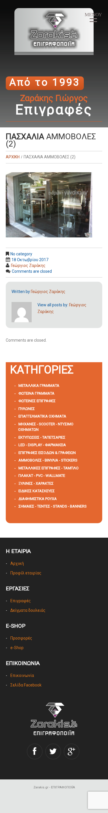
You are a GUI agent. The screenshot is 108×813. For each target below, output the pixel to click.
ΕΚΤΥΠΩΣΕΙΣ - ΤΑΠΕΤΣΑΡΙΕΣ (41, 437)
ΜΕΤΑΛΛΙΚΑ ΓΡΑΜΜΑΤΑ (38, 385)
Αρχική (17, 563)
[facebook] (35, 751)
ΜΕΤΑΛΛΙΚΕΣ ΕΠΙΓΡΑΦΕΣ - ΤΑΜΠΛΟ (48, 468)
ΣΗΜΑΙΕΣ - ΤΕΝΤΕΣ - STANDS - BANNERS (52, 506)
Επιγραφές (20, 600)
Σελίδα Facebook (25, 685)
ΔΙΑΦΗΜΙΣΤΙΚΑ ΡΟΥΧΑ (37, 499)
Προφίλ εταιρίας (25, 573)
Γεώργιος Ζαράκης (28, 265)
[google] (71, 751)
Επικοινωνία (22, 675)
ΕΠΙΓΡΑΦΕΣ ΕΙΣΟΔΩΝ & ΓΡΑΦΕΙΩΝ (47, 453)
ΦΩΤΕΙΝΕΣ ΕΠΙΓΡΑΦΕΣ (37, 401)
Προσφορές (21, 638)
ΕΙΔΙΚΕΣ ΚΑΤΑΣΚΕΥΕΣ (36, 491)
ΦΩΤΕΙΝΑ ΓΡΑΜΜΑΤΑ (36, 393)
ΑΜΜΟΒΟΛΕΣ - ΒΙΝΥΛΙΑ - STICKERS (47, 460)
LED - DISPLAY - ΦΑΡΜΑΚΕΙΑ (42, 445)
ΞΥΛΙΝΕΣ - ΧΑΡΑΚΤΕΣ (36, 483)
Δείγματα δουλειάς (28, 610)
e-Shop (17, 647)
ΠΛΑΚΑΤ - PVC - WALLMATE (41, 475)
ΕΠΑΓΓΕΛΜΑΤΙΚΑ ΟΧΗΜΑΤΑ (42, 416)
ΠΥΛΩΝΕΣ (26, 409)
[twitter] (53, 751)
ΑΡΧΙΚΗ (13, 157)
